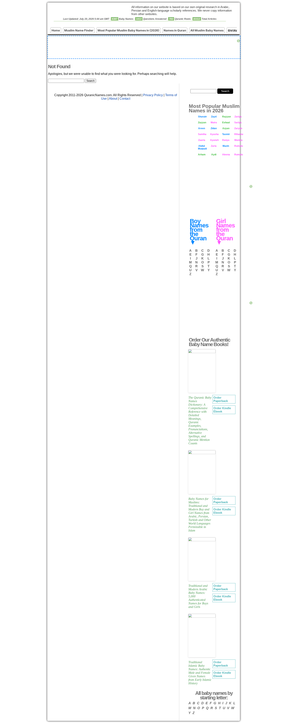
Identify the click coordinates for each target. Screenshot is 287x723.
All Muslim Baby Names (207, 30)
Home (56, 30)
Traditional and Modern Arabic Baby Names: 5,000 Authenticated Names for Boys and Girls (198, 596)
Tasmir (226, 134)
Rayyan (226, 116)
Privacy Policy (153, 95)
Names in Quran (175, 30)
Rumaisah (238, 146)
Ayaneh (214, 140)
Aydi (213, 154)
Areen (201, 128)
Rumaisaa (238, 154)
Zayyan (202, 122)
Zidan (214, 128)
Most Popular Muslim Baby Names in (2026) (128, 30)
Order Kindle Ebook (222, 409)
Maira (214, 122)
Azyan (225, 128)
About (113, 98)
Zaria (214, 146)
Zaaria (201, 140)
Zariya (238, 116)
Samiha (202, 134)
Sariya (238, 122)
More (233, 30)
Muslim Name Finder (78, 30)
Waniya (238, 140)
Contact (124, 98)
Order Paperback (220, 399)
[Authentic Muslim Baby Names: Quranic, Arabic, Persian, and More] (83, 13)
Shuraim (202, 116)
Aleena (226, 154)
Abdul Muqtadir (202, 147)
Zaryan (238, 128)
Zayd (214, 116)
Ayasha (214, 134)
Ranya (225, 140)
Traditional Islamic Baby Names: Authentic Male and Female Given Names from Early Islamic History (199, 672)
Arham (202, 154)
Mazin (226, 146)
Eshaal (226, 122)
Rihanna (238, 134)
